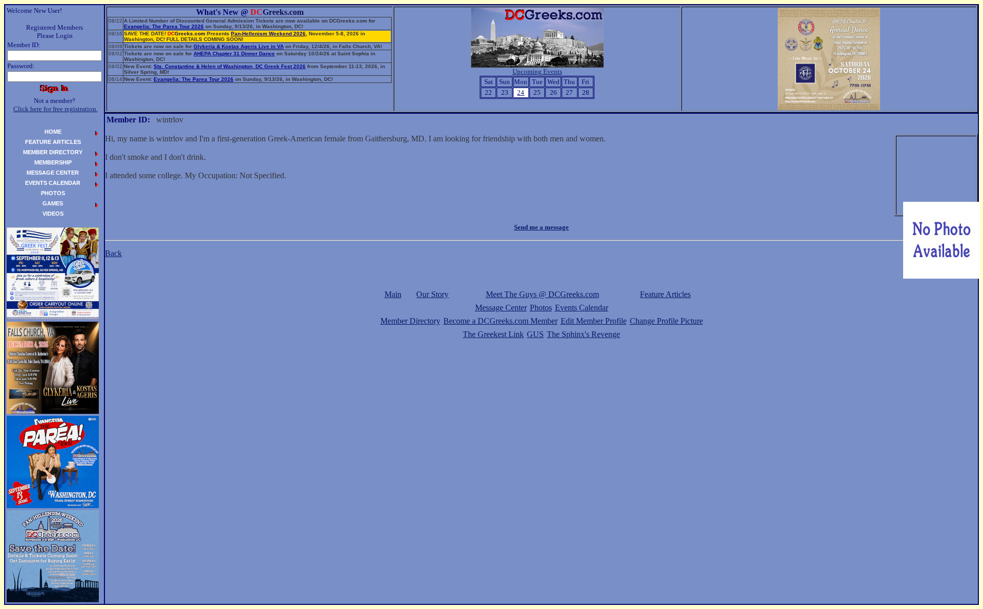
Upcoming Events (537, 71)
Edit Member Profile (594, 321)
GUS (535, 334)
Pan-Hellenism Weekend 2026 (268, 33)
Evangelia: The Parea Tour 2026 (164, 26)
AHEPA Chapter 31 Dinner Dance (234, 53)
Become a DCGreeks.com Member (500, 321)
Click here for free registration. (55, 109)
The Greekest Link (493, 334)
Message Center (501, 307)
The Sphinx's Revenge (583, 334)
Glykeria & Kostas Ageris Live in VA (239, 46)
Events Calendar (581, 307)
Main (392, 294)
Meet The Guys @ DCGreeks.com (542, 294)
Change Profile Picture (666, 321)
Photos (541, 307)
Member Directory (410, 321)
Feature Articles (665, 294)
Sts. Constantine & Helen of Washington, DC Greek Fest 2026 (230, 66)
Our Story (432, 294)
